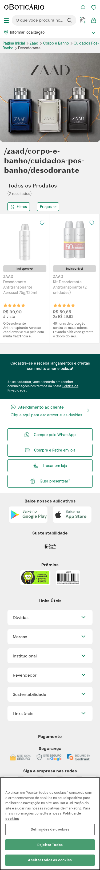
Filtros (22, 206)
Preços (46, 206)
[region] (50, 823)
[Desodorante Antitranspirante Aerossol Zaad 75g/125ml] (24, 239)
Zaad (34, 43)
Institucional (25, 656)
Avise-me (24, 305)
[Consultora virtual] (83, 20)
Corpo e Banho (56, 43)
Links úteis (23, 713)
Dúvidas (21, 617)
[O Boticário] (24, 7)
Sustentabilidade (29, 694)
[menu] (6, 20)
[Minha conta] (83, 7)
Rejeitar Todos (50, 845)
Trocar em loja (55, 465)
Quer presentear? (55, 481)
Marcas (20, 637)
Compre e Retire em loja (54, 450)
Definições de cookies (50, 829)
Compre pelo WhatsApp (55, 434)
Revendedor (25, 675)
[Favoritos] (93, 7)
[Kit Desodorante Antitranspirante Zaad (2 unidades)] (74, 239)
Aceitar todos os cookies (50, 860)
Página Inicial (14, 43)
